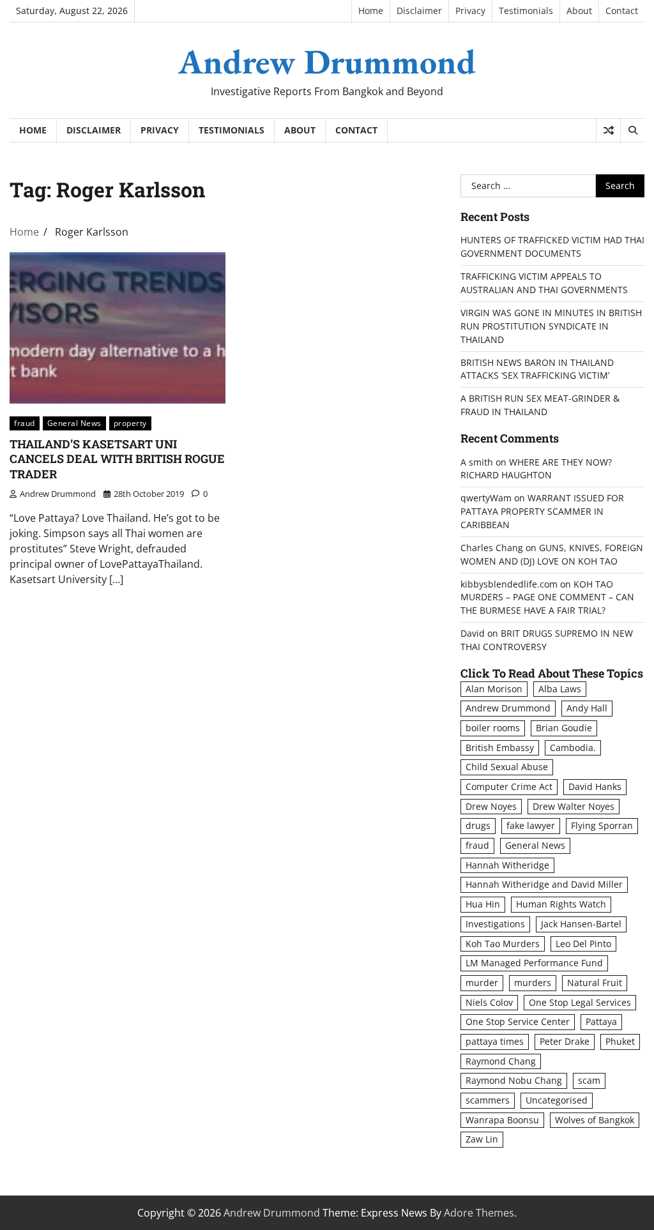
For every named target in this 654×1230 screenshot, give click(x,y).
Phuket (620, 1041)
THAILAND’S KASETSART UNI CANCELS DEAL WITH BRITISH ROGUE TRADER (117, 459)
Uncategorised (557, 1100)
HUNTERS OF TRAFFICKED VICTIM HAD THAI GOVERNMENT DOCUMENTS (552, 246)
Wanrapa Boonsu (502, 1120)
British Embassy (500, 747)
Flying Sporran (602, 825)
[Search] (632, 130)
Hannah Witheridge (507, 865)
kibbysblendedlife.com (509, 584)
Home (370, 10)
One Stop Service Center (518, 1021)
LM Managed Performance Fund (534, 963)
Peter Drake (564, 1041)
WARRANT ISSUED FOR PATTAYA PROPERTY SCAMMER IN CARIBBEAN (542, 511)
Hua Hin (483, 904)
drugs (478, 825)
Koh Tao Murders (503, 944)
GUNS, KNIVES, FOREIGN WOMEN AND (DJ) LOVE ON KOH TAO (551, 554)
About (579, 10)
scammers (488, 1100)
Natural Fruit (594, 982)
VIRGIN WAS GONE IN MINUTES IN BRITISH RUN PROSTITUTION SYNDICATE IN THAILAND (551, 326)
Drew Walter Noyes (573, 806)
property (130, 423)
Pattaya (601, 1021)
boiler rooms (493, 728)
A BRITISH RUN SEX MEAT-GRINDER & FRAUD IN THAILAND (540, 405)
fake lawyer (530, 825)
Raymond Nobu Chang (514, 1080)
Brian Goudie (564, 728)
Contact (621, 10)
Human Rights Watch (561, 904)
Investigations (495, 924)
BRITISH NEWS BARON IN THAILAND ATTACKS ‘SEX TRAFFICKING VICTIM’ (537, 369)
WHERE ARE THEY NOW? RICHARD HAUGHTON (536, 469)
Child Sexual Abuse (507, 767)
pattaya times (495, 1041)
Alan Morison (494, 689)
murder (482, 982)
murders (532, 982)
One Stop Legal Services (580, 1002)
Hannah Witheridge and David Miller (544, 884)
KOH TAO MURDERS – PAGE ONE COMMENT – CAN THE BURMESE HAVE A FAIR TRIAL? (547, 597)
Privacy (470, 10)
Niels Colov (489, 1002)
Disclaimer (419, 10)
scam (589, 1080)
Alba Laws (559, 689)
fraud (24, 423)
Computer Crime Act (509, 786)
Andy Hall (587, 708)
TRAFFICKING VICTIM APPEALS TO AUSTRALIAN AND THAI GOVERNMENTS (544, 283)
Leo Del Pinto (583, 944)
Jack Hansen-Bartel (581, 924)
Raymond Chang (501, 1061)
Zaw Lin (482, 1139)
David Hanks (594, 786)
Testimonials (526, 10)
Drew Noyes (491, 806)
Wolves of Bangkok (594, 1120)
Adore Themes (479, 1213)
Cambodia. (573, 747)
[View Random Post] (608, 130)
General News (74, 423)
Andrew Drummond (327, 61)
